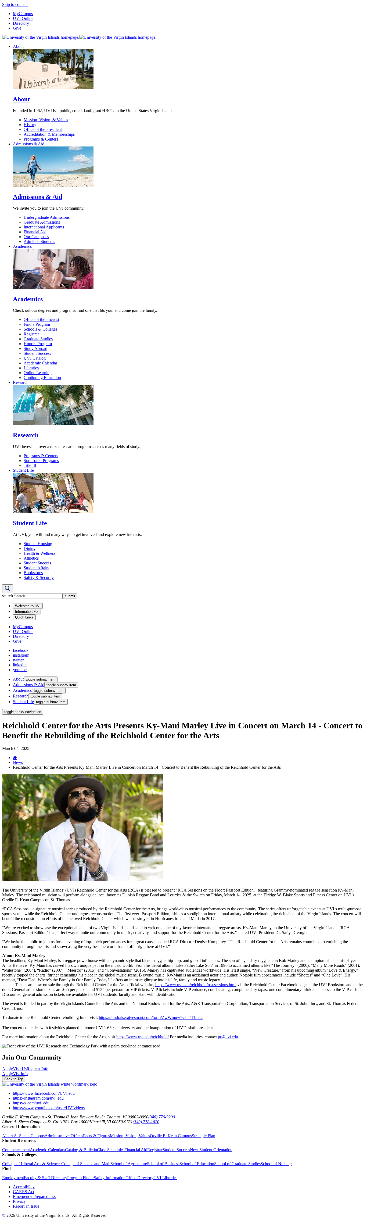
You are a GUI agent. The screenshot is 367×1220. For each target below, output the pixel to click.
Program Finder (80, 1177)
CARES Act (23, 1191)
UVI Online (23, 18)
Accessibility (24, 1187)
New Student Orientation (211, 1149)
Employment (13, 1177)
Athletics (31, 558)
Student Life (23, 470)
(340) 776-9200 (161, 1117)
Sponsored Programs (41, 460)
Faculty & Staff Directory (45, 1177)
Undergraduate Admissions (47, 217)
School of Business (163, 1163)
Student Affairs (36, 568)
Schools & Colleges (40, 329)
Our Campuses (36, 236)
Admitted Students (39, 241)
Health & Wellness (39, 553)
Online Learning (38, 372)
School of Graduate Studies (237, 1163)
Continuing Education (42, 377)
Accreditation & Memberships (49, 134)
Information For (27, 612)
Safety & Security (39, 577)
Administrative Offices (64, 1135)
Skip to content (15, 4)
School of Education (196, 1163)
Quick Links (24, 617)
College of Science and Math (85, 1163)
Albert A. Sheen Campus (23, 1135)
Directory (21, 23)
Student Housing (38, 543)
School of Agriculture (128, 1163)
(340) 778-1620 (146, 1121)
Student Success (37, 353)
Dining (29, 548)
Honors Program (38, 343)
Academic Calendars (47, 1149)
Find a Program (37, 324)
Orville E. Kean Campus (171, 1135)
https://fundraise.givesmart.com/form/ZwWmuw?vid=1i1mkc (151, 1017)
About (18, 46)
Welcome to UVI (28, 606)
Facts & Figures (96, 1135)
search (7, 595)
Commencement (16, 1149)
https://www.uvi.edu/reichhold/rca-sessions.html (195, 984)
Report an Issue (26, 1206)
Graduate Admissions (42, 222)
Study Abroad (35, 348)
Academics (22, 246)
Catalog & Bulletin (81, 1149)
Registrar (31, 334)
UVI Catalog (35, 358)
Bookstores (33, 572)
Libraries (31, 368)
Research (20, 382)
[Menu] (7, 588)
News (18, 762)
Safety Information (109, 1177)
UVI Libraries (165, 1177)
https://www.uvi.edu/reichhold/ (142, 1037)
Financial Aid (35, 232)
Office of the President (43, 129)
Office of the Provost (41, 319)
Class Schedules (110, 1149)
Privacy (19, 1201)
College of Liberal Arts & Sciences (31, 1163)
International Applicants (44, 227)
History (30, 124)
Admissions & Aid (28, 144)
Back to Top (13, 1079)
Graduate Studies (38, 339)
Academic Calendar (40, 363)
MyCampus (23, 13)
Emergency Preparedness (34, 1196)
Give (17, 28)
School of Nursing (276, 1163)
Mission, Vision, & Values (46, 119)
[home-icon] (15, 757)
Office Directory (139, 1177)
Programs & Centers (41, 139)
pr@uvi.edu (228, 1037)
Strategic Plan (203, 1135)
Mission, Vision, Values (130, 1135)
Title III (30, 465)
